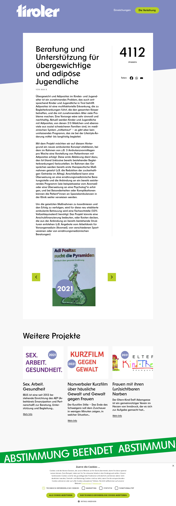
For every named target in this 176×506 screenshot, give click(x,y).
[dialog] (88, 484)
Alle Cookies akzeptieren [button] (60, 495)
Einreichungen (122, 10)
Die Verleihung (147, 10)
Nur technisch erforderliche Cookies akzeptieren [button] (103, 495)
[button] (88, 501)
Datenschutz (86, 483)
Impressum (97, 483)
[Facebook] (131, 78)
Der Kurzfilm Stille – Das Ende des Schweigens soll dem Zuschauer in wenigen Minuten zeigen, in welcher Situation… (88, 410)
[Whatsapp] (136, 78)
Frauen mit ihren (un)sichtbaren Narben (128, 389)
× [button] (173, 466)
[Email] (141, 78)
